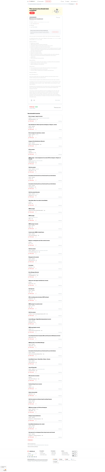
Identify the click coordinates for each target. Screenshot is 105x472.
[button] (75, 451)
